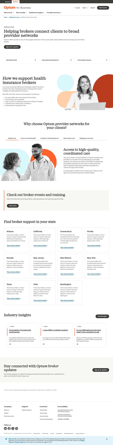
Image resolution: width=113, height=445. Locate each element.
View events (13, 206)
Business (15, 2)
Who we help (20, 13)
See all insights (102, 316)
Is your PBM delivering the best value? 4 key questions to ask (88, 331)
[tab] (12, 138)
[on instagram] (16, 428)
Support (92, 8)
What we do (8, 13)
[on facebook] (9, 428)
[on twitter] (12, 428)
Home (5, 17)
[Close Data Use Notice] (107, 439)
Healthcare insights (36, 13)
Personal (7, 2)
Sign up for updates (12, 47)
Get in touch (103, 8)
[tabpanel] (56, 162)
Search (78, 8)
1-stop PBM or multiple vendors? (55, 330)
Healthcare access (14, 17)
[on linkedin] (5, 428)
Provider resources (53, 13)
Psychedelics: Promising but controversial (20, 331)
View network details (13, 245)
